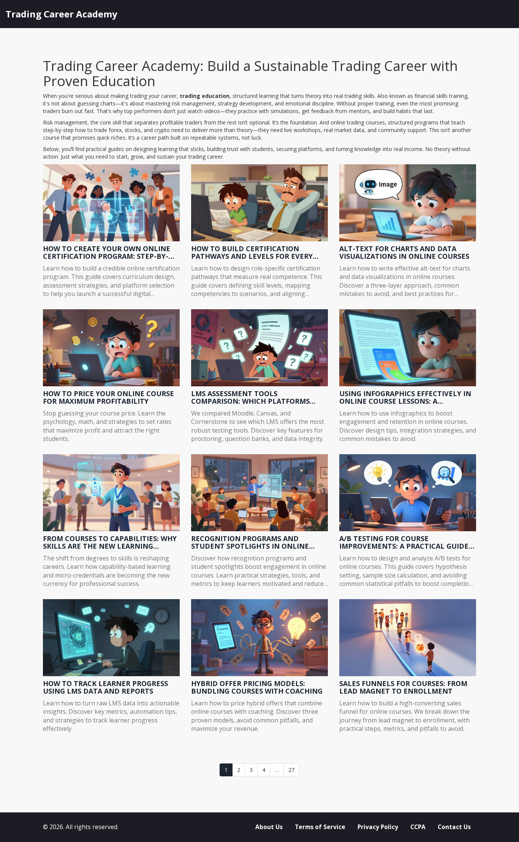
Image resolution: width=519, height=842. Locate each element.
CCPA (418, 827)
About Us (269, 827)
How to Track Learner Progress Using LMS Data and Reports (105, 687)
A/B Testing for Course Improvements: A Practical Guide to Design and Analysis (403, 542)
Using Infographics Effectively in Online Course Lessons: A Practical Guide (405, 397)
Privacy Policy (378, 827)
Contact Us (454, 827)
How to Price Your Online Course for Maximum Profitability (108, 397)
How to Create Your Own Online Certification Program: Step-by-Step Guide (106, 252)
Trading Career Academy (61, 14)
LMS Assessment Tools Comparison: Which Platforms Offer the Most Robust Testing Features (252, 397)
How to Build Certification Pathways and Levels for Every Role (252, 252)
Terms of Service (320, 827)
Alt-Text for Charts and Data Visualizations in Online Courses (404, 252)
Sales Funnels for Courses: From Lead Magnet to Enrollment (403, 687)
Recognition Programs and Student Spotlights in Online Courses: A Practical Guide (250, 542)
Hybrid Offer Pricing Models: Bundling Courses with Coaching (257, 687)
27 (291, 769)
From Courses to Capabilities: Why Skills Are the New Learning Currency (110, 542)
